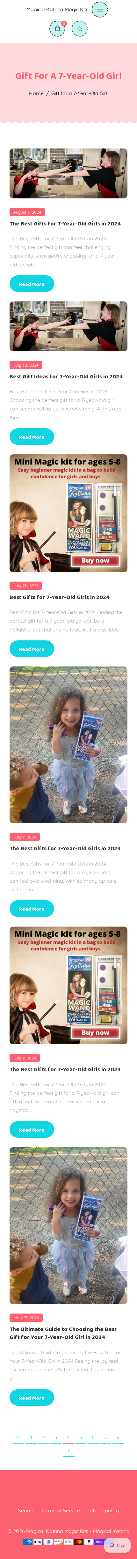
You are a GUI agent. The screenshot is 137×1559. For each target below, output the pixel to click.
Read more (32, 284)
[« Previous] (18, 1438)
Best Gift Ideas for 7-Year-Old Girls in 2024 (66, 377)
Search (26, 1510)
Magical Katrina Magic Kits (57, 9)
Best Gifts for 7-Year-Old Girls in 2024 (60, 597)
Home (36, 93)
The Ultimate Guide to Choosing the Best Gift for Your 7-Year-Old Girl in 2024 (63, 1333)
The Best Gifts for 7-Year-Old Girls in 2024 (65, 224)
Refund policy (102, 1510)
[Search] (80, 29)
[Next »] (69, 1451)
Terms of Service (60, 1510)
